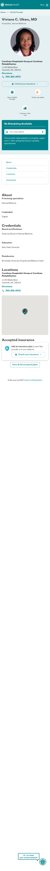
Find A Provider (16, 12)
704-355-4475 (13, 77)
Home (3, 12)
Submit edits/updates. (33, 380)
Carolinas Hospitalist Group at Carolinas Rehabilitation (22, 63)
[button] (25, 311)
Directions (7, 73)
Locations (10, 174)
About (9, 162)
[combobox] (25, 132)
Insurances (11, 180)
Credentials (11, 168)
